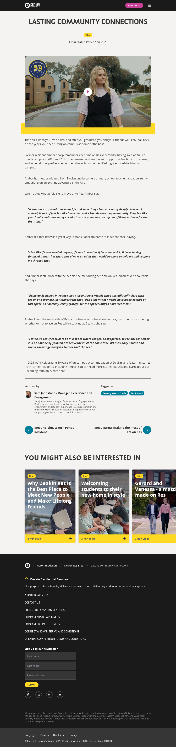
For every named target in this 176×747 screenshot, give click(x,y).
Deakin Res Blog (73, 565)
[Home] (27, 565)
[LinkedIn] (49, 694)
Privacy (44, 735)
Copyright (30, 735)
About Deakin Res (36, 595)
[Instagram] (38, 694)
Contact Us (32, 602)
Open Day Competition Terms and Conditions (55, 639)
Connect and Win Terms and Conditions (52, 631)
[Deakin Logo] (32, 5)
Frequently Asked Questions (45, 610)
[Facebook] (28, 694)
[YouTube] (60, 694)
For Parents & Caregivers (42, 617)
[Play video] (88, 92)
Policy (73, 735)
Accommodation (47, 565)
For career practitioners (42, 624)
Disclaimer (59, 735)
